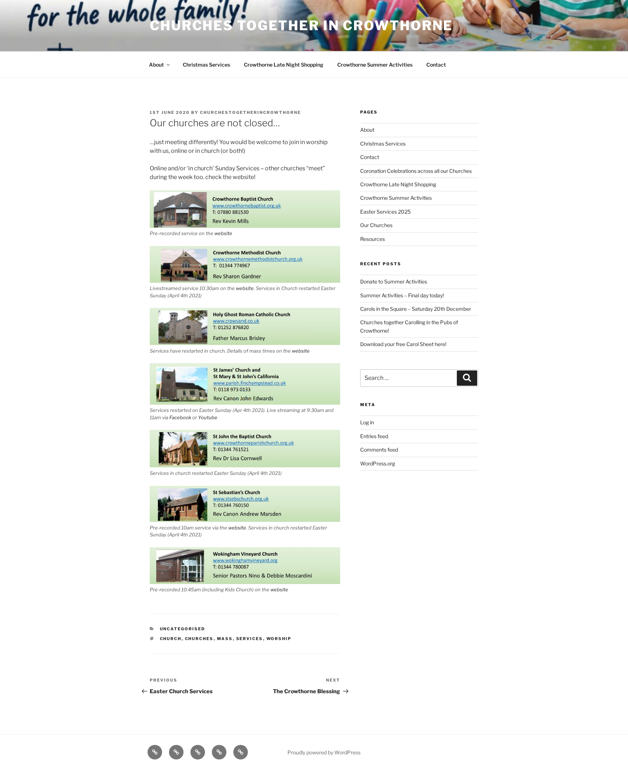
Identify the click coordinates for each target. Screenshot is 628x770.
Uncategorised (182, 628)
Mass (225, 638)
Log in (367, 422)
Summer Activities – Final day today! (402, 295)
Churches (199, 638)
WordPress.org (377, 463)
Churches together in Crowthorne (301, 25)
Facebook (180, 417)
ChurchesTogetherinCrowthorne (250, 112)
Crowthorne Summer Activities (374, 64)
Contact (436, 64)
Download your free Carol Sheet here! (403, 344)
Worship (279, 638)
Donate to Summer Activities (393, 281)
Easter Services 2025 (385, 212)
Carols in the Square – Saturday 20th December (415, 309)
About (156, 64)
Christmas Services (206, 64)
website (223, 233)
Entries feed (374, 436)
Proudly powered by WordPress (324, 752)
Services (249, 638)
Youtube (207, 417)
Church (171, 638)
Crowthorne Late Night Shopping (283, 64)
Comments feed (379, 449)
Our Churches (376, 225)
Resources (372, 239)
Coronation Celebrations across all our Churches (416, 171)
